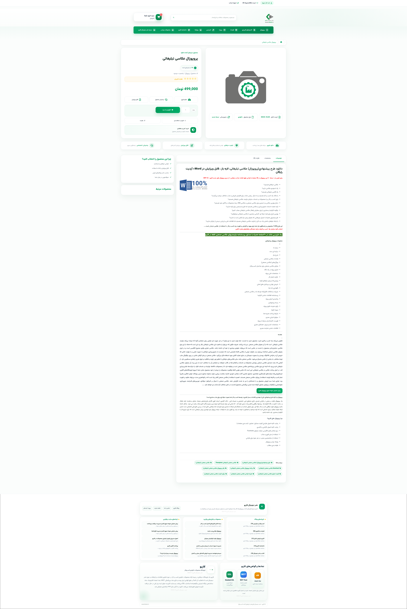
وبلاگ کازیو (176, 508)
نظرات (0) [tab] (256, 158)
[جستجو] (173, 17)
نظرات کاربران (178, 79)
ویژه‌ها (196, 30)
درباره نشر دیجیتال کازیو (145, 30)
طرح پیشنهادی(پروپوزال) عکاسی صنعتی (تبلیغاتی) (256, 463)
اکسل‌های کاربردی (247, 30)
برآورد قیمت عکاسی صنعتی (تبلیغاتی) (214, 474)
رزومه (220, 30)
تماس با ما (167, 508)
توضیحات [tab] (279, 158)
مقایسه (141, 121)
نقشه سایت (157, 508)
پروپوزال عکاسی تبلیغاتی (269, 42)
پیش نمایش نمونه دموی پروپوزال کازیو (270, 391)
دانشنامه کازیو (182, 30)
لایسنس (208, 30)
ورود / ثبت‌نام (147, 508)
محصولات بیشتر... (165, 30)
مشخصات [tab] (267, 158)
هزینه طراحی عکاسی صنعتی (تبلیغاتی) (241, 474)
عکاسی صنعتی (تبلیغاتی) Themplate (226, 463)
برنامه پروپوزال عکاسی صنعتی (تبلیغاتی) (241, 468)
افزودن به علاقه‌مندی (179, 121)
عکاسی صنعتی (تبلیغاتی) (203, 463)
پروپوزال (262, 30)
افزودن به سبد (166, 110)
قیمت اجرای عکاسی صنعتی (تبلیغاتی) (268, 474)
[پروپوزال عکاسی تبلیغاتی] (246, 88)
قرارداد (232, 30)
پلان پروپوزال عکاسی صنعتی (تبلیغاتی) (213, 468)
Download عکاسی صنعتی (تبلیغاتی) (269, 468)
